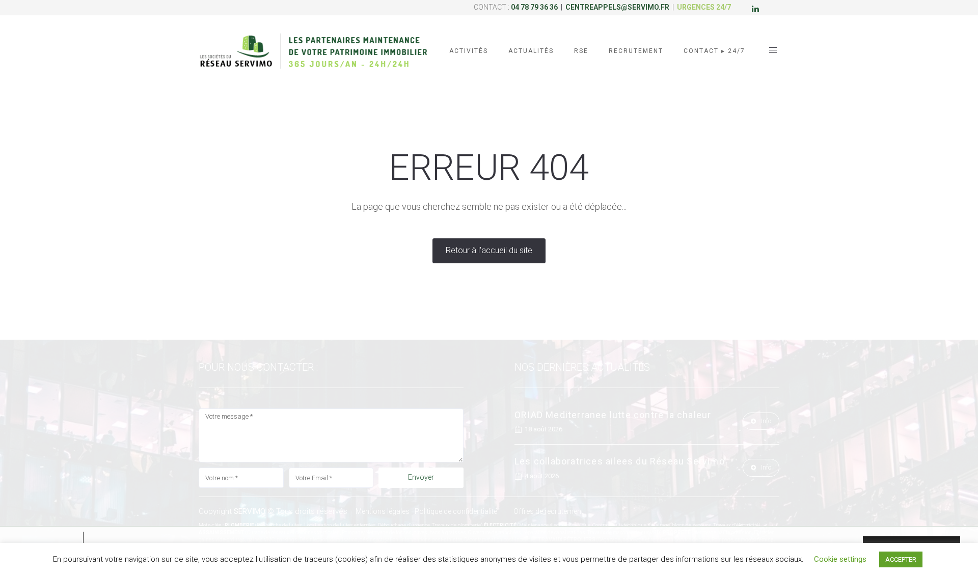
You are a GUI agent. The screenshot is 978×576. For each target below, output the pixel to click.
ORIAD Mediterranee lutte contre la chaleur (612, 414)
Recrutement (636, 50)
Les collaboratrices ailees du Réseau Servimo (619, 461)
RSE (581, 50)
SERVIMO (249, 511)
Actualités (531, 50)
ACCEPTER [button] (900, 559)
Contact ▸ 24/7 (714, 50)
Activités (468, 50)
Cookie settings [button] (840, 559)
